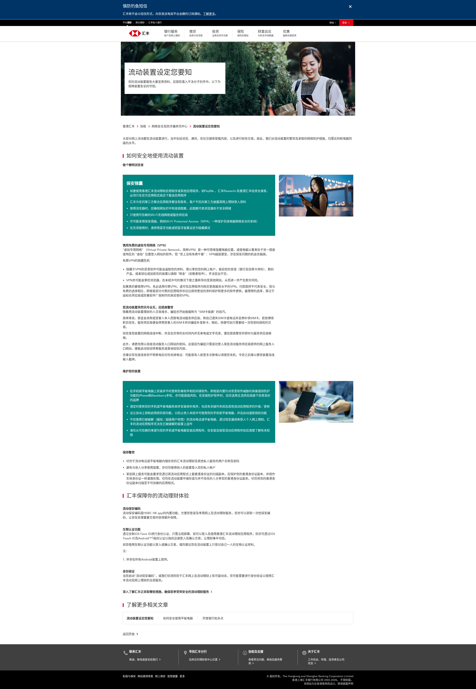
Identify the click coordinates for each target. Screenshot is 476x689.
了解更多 (209, 14)
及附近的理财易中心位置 (203, 659)
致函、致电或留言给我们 (144, 659)
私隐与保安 (129, 676)
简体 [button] (333, 22)
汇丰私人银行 (155, 22)
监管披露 (172, 676)
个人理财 (127, 22)
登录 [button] (344, 23)
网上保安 (160, 676)
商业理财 (140, 22)
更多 (182, 676)
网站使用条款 (145, 676)
